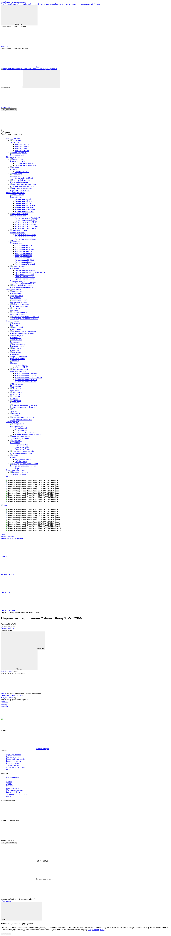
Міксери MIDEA (21, 367)
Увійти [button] (3, 693)
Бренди (97, 4)
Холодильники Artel (23, 247)
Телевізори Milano (22, 151)
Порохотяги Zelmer (22, 449)
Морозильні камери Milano (25, 224)
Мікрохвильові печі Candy (25, 375)
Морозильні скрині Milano (25, 239)
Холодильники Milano (23, 258)
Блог (3, 4)
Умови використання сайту (83, 4)
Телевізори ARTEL (22, 144)
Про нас (8, 4)
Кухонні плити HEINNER (25, 205)
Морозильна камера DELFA (26, 220)
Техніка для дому (12, 422)
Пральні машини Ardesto (25, 270)
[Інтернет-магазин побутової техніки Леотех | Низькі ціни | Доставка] (12, 729)
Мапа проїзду (6, 901)
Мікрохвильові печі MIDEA (26, 380)
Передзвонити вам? (9, 110)
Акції (8, 476)
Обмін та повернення (46, 4)
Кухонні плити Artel (23, 199)
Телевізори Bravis (22, 146)
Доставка (21, 4)
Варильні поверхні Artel (24, 163)
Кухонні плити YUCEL (24, 212)
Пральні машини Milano (24, 279)
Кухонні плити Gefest (23, 201)
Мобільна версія (42, 749)
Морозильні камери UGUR (25, 228)
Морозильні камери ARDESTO (27, 218)
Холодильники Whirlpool (25, 264)
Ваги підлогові (21, 428)
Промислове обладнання (15, 470)
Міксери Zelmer (21, 365)
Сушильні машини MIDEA (25, 283)
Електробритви (21, 430)
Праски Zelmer (21, 462)
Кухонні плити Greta (23, 203)
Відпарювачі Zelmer (22, 460)
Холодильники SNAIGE (24, 260)
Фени (17, 468)
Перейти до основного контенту (14, 2)
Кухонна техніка (12, 321)
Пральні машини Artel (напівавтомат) (30, 273)
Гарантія (14, 4)
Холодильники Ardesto (24, 245)
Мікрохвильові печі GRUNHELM (28, 378)
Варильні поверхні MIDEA (25, 165)
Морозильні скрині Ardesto (25, 235)
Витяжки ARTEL (22, 172)
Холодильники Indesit (23, 254)
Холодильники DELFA (24, 252)
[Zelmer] (4, 505)
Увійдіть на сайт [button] (7, 671)
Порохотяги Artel (21, 445)
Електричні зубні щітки (24, 432)
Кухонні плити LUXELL (25, 207)
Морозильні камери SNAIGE (26, 226)
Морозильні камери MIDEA (26, 222)
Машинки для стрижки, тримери (28, 434)
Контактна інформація (64, 4)
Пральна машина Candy (24, 275)
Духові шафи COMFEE (24, 178)
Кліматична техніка (13, 289)
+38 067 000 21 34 (8, 107)
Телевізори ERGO (22, 149)
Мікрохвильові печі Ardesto (26, 373)
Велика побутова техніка (15, 193)
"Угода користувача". (96, 930)
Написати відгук (7, 628)
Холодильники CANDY (24, 249)
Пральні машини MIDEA (25, 277)
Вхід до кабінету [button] (12, 777)
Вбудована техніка (13, 157)
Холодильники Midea (23, 256)
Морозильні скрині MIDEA (26, 237)
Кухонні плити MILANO (25, 209)
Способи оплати (31, 4)
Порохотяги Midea (22, 447)
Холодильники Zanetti (23, 262)
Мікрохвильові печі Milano (25, 382)
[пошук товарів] (41, 79)
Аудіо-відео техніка (13, 138)
